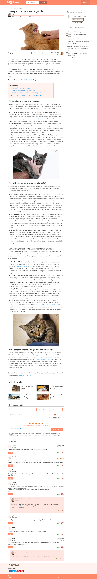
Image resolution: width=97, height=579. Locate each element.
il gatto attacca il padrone (47, 305)
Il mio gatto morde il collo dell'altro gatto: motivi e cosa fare (78, 43)
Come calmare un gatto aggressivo (22, 88)
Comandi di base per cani (74, 58)
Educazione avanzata (77, 20)
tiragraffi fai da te (22, 266)
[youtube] (19, 571)
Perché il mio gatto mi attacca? (56, 387)
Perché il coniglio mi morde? (27, 387)
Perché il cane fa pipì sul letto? (76, 39)
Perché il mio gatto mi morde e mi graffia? (24, 90)
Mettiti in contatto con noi (34, 577)
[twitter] (13, 571)
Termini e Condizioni (45, 577)
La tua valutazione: (28, 425)
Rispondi (10, 453)
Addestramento (17, 6)
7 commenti (15, 14)
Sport (84, 16)
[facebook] (10, 571)
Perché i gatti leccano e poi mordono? (77, 32)
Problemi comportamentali (26, 6)
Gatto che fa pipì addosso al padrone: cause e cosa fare (77, 54)
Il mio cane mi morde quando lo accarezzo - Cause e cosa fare (56, 397)
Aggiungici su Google (37, 53)
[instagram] (16, 571)
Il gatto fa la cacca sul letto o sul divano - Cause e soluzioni (78, 50)
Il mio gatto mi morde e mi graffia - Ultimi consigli (27, 95)
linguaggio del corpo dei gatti (42, 359)
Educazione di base (77, 23)
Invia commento (57, 429)
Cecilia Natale (15, 17)
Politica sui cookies (64, 577)
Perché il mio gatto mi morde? (35, 80)
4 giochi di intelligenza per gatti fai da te (78, 46)
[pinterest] (22, 571)
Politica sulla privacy (55, 577)
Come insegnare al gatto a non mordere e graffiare (27, 93)
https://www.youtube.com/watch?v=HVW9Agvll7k (23, 506)
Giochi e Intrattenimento (75, 16)
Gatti (57, 55)
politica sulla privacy (23, 429)
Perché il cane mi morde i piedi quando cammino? (27, 397)
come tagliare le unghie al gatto (35, 119)
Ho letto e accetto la (19, 428)
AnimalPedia (10, 6)
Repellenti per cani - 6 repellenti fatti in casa (77, 35)
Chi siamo (25, 577)
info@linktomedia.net (42, 437)
